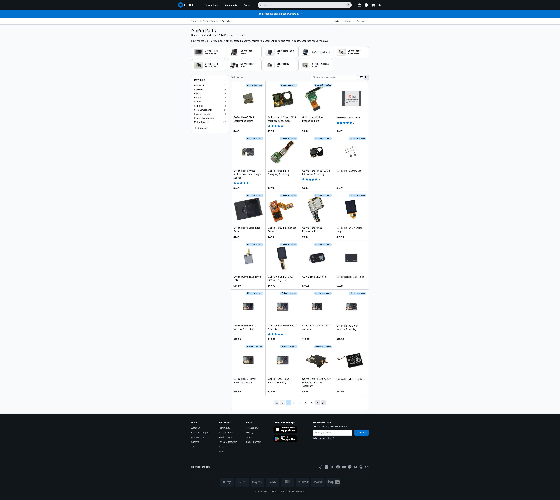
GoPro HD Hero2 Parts (320, 65)
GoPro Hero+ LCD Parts (285, 52)
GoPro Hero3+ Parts (248, 65)
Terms (249, 437)
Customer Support (200, 432)
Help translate (198, 466)
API (193, 446)
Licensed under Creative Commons (288, 491)
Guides (347, 21)
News (221, 451)
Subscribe (361, 432)
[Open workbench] (359, 5)
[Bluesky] (355, 466)
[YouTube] (344, 467)
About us (195, 427)
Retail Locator (225, 437)
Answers (361, 21)
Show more (203, 127)
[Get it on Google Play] (285, 438)
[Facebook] (326, 467)
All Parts (204, 21)
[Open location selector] (366, 5)
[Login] (379, 5)
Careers (195, 441)
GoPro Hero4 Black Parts (211, 65)
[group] (364, 77)
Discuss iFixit (197, 437)
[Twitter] (332, 467)
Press (221, 446)
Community (224, 427)
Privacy (249, 432)
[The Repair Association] (367, 467)
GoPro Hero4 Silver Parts (354, 52)
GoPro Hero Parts (321, 52)
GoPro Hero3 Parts (282, 65)
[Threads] (361, 467)
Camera (215, 21)
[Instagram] (338, 467)
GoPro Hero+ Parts (247, 52)
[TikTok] (320, 467)
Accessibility (252, 427)
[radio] (361, 77)
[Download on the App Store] (285, 429)
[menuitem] (211, 5)
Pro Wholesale (226, 432)
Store (193, 21)
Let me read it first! (324, 438)
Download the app (284, 422)
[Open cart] (373, 5)
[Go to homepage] (187, 5)
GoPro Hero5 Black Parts (211, 52)
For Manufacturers (228, 441)
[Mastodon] (350, 467)
